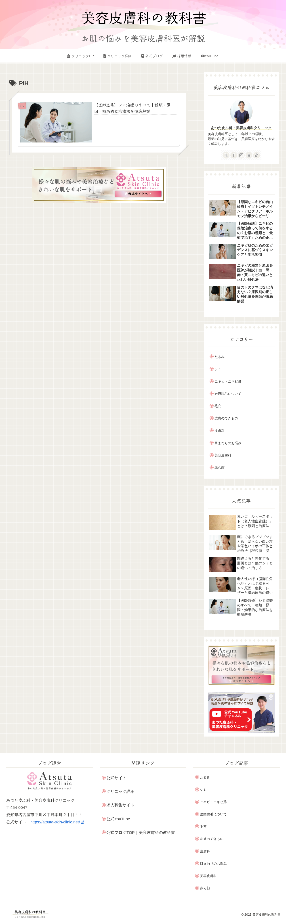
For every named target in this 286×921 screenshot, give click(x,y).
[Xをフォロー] (226, 155)
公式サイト (116, 778)
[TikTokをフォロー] (256, 155)
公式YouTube (118, 819)
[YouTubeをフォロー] (249, 155)
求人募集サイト (120, 805)
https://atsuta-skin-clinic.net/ (55, 822)
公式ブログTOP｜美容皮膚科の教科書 (140, 832)
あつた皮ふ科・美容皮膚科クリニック (241, 128)
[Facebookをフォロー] (234, 155)
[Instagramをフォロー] (241, 155)
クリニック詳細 (120, 791)
